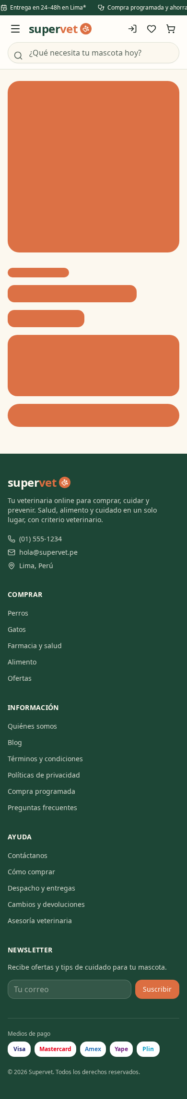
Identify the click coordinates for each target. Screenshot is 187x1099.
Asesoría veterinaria (40, 920)
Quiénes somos (32, 726)
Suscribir (157, 989)
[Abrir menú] (15, 28)
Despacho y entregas (41, 888)
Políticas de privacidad (44, 774)
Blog (15, 742)
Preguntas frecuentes (42, 807)
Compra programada (41, 791)
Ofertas (20, 678)
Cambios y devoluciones (46, 904)
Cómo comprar (31, 871)
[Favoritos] (151, 28)
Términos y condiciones (45, 758)
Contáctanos (27, 855)
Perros (18, 613)
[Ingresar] (132, 28)
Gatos (17, 629)
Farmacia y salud (35, 645)
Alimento (22, 661)
